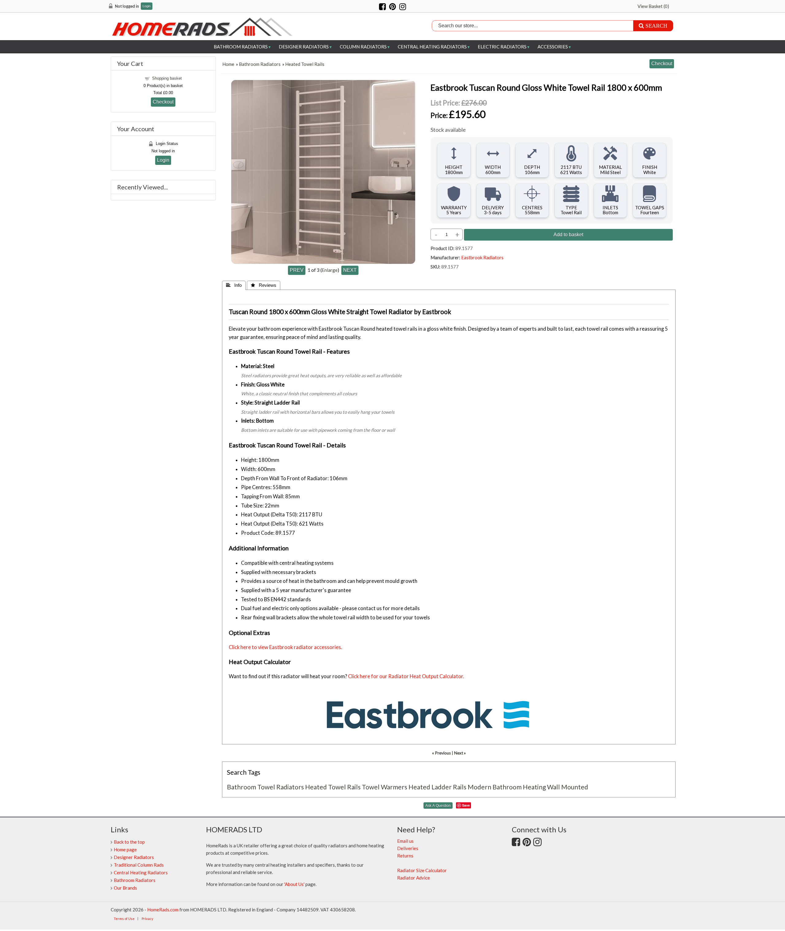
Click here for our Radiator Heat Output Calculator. (406, 676)
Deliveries (407, 848)
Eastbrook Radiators (482, 257)
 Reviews (263, 285)
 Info (234, 285)
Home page (125, 849)
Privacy (147, 919)
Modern (479, 787)
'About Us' (294, 884)
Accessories (553, 46)
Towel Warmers (384, 787)
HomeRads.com (162, 909)
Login (147, 6)
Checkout (163, 101)
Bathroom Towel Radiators (265, 787)
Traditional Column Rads (139, 865)
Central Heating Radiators (432, 46)
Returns (405, 855)
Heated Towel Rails (304, 64)
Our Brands (125, 888)
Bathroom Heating (519, 787)
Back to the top (129, 842)
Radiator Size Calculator (422, 870)
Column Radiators (363, 46)
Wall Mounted (567, 787)
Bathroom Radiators (241, 46)
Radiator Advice (413, 877)
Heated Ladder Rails (437, 787)
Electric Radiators (502, 46)
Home (228, 64)
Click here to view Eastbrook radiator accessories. (285, 647)
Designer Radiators (304, 46)
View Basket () (653, 6)
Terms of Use (124, 919)
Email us (405, 841)
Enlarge (330, 270)
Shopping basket (167, 78)
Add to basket (568, 234)
